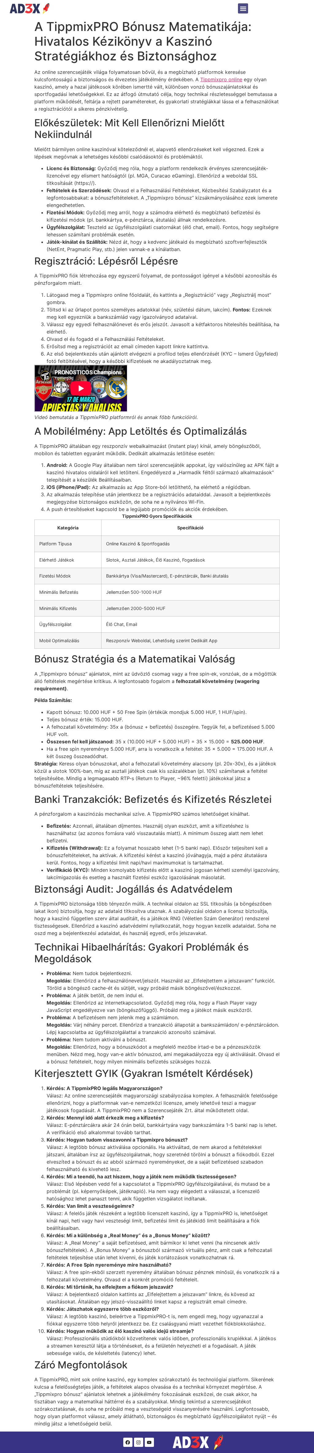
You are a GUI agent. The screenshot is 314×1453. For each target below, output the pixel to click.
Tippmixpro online (221, 79)
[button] (243, 8)
